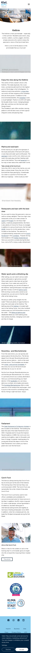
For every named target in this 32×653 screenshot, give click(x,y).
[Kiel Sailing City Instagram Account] (13, 620)
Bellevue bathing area (18, 312)
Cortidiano (15, 235)
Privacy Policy (16, 632)
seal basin (4, 156)
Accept (21, 649)
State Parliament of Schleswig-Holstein (16, 426)
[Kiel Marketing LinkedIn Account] (18, 620)
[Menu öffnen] (29, 4)
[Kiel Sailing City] (4, 4)
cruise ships (25, 91)
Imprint (8, 628)
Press (6, 632)
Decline (8, 649)
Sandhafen (14, 381)
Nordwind (4, 235)
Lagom (3, 220)
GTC (25, 632)
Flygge (11, 220)
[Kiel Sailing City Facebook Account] (8, 620)
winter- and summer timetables (14, 364)
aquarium (24, 160)
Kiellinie (16, 306)
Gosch (28, 233)
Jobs (24, 628)
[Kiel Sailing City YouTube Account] (23, 620)
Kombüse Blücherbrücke (12, 385)
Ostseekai (22, 97)
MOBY (3, 229)
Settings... (5, 645)
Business (17, 628)
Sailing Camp (23, 289)
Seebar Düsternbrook (21, 238)
